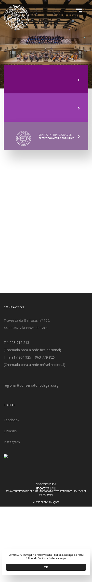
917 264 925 (21, 357)
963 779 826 (45, 357)
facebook (11, 420)
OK (46, 567)
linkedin (10, 431)
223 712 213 (19, 342)
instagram (12, 442)
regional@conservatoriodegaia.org (31, 385)
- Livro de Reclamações (46, 502)
